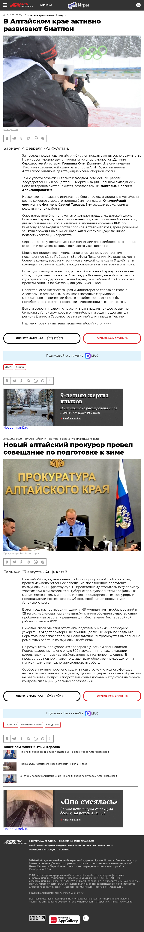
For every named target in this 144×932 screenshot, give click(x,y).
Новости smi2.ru (15, 427)
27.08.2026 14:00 (12, 438)
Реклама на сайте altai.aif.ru (76, 841)
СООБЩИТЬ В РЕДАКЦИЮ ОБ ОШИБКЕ (49, 850)
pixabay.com (10, 129)
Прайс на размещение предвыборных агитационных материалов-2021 (71, 845)
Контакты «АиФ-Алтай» (42, 841)
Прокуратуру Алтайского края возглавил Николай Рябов (53, 763)
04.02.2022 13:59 (12, 15)
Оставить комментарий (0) (112, 338)
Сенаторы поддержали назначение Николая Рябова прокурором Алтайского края (68, 775)
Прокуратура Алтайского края (21, 553)
